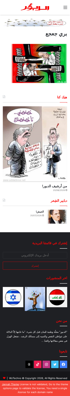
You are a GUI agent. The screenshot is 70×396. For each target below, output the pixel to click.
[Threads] (29, 364)
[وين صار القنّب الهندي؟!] (35, 299)
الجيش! (40, 211)
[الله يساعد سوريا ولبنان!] (13, 297)
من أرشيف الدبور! (54, 186)
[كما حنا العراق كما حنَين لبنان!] (57, 297)
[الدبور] (35, 7)
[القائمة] (65, 8)
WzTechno (15, 378)
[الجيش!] (57, 217)
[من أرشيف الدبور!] (35, 144)
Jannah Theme (10, 384)
